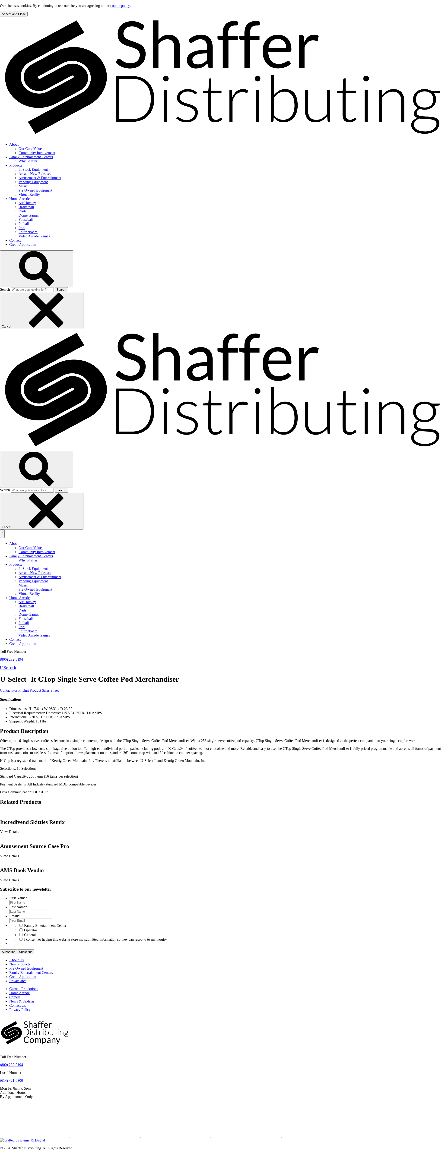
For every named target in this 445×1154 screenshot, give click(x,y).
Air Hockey (27, 203)
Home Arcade (19, 199)
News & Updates (22, 1001)
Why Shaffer (28, 161)
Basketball (26, 207)
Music (23, 186)
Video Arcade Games (34, 236)
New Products (19, 964)
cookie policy (120, 6)
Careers (14, 997)
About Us (16, 960)
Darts (22, 211)
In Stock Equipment (33, 169)
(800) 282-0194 (11, 659)
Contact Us (17, 1005)
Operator (30, 930)
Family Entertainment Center (45, 925)
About (14, 144)
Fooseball (26, 219)
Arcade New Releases (35, 174)
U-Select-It (8, 668)
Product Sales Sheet (44, 690)
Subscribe (8, 952)
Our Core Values (31, 149)
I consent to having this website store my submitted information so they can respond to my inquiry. (96, 939)
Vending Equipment (33, 182)
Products (15, 165)
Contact (15, 240)
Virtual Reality (29, 194)
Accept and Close (14, 14)
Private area (17, 981)
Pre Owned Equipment (35, 190)
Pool (22, 228)
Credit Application (22, 244)
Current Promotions (23, 989)
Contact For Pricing (14, 690)
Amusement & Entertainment (40, 178)
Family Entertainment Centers (31, 157)
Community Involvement (37, 153)
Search (5, 289)
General (30, 935)
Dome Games (29, 215)
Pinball (24, 224)
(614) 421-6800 (11, 1080)
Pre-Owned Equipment (26, 968)
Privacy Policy (20, 1010)
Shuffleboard (28, 232)
